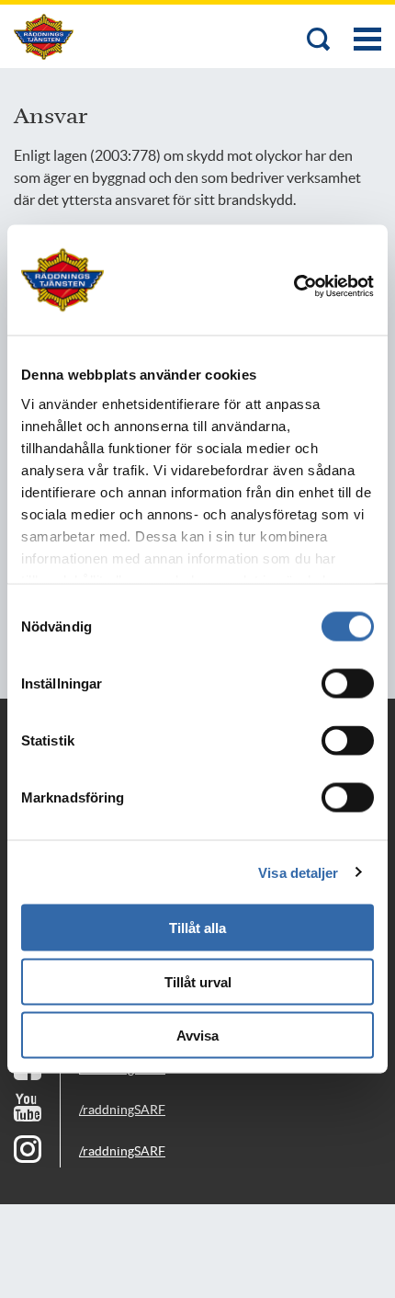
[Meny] (367, 30)
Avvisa (197, 1035)
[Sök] (319, 41)
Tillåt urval (197, 981)
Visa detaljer (298, 872)
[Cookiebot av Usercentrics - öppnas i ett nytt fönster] (319, 287)
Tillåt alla (197, 928)
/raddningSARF (122, 1109)
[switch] (348, 684)
